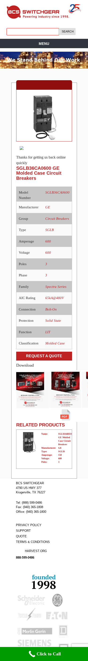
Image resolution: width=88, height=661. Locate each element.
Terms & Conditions (33, 542)
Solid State (53, 320)
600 (48, 241)
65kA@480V (54, 298)
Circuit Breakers (57, 218)
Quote (21, 536)
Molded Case (55, 343)
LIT (47, 332)
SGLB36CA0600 (57, 192)
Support (23, 530)
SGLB (49, 230)
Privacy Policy (29, 525)
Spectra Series (55, 287)
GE (47, 207)
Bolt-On (51, 309)
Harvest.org (36, 551)
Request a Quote (44, 356)
